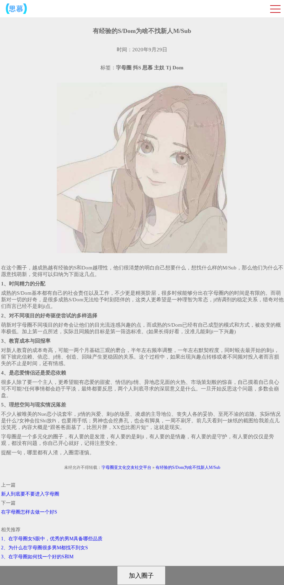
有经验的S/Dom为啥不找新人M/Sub (188, 467)
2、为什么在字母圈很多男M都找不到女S (44, 547)
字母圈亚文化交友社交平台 (126, 467)
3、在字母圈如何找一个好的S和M (37, 556)
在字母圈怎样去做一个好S (29, 512)
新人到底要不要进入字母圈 (30, 494)
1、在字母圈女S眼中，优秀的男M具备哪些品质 (52, 538)
